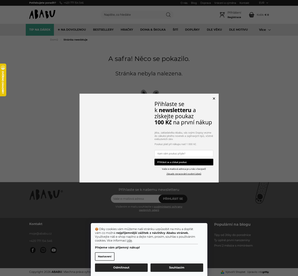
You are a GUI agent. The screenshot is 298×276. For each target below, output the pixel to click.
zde (129, 240)
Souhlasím (176, 267)
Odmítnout (121, 267)
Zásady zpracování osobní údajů (183, 173)
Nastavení (105, 256)
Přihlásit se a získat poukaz (172, 162)
